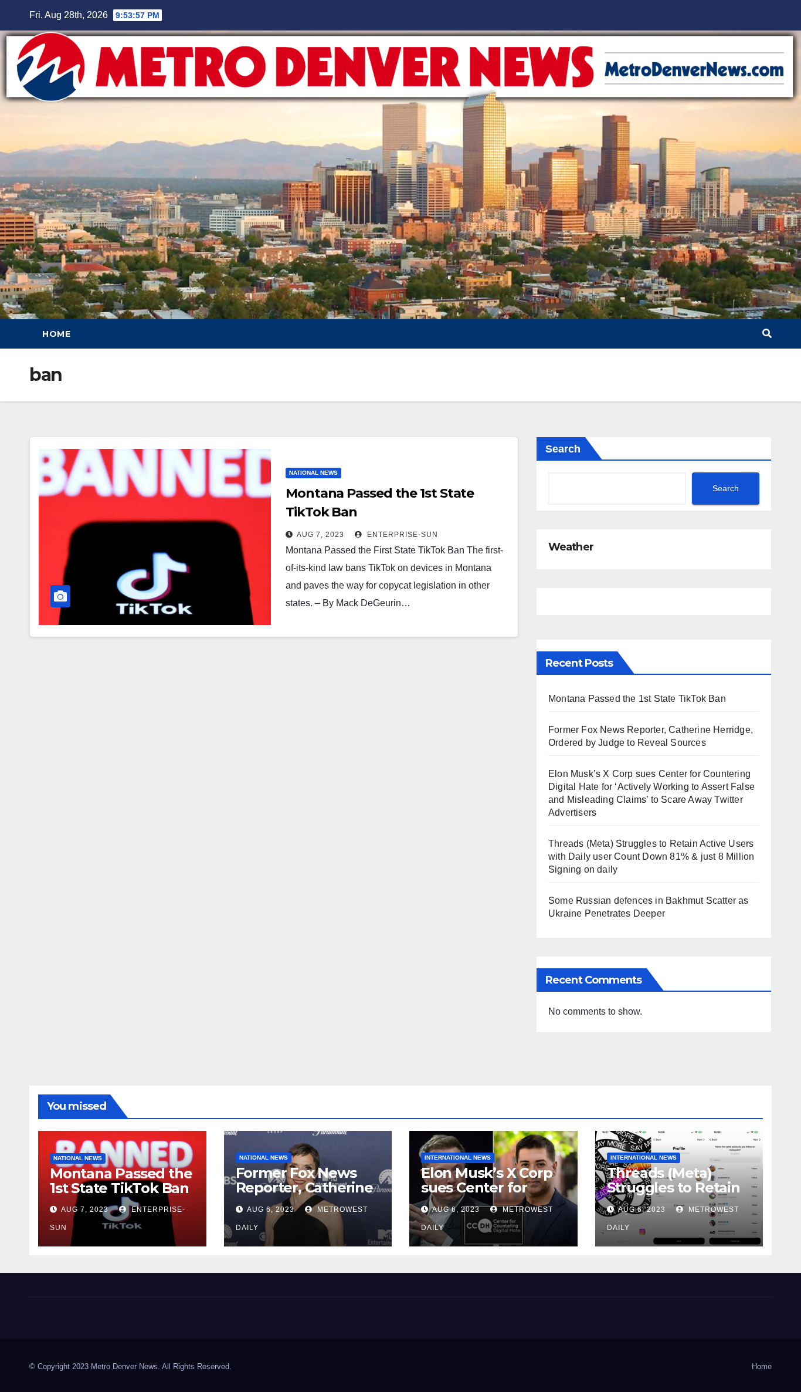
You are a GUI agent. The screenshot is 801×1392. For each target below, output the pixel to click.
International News (458, 1157)
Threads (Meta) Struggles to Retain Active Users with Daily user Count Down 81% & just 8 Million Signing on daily (651, 856)
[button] (767, 334)
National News (313, 472)
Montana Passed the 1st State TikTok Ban (637, 699)
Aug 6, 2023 (270, 1209)
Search (563, 449)
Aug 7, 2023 (320, 535)
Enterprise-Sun (401, 535)
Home (56, 334)
